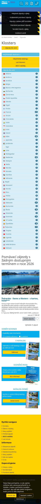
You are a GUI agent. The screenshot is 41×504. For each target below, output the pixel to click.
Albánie (21, 74)
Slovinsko (21, 217)
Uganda (21, 237)
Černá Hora (21, 95)
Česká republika (21, 98)
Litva (21, 150)
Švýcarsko (21, 227)
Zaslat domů (14, 401)
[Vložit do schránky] (37, 319)
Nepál (21, 182)
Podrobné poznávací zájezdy (20, 25)
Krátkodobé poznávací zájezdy (20, 17)
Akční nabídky (20, 66)
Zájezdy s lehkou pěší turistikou (20, 21)
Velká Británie (21, 244)
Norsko (21, 189)
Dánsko (21, 102)
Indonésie (21, 126)
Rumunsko (21, 206)
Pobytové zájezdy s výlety (20, 13)
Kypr (21, 147)
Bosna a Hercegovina (21, 88)
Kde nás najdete (8, 457)
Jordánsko (21, 143)
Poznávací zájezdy (8, 472)
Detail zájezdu (29, 319)
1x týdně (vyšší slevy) (11, 336)
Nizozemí (21, 185)
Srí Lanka (21, 220)
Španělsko (21, 224)
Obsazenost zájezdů (9, 446)
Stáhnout (15, 352)
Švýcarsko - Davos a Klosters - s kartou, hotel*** (20, 300)
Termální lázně (7, 470)
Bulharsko (21, 91)
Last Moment (20, 62)
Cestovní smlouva (8, 449)
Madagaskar (21, 154)
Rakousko (21, 203)
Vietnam (21, 248)
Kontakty (6, 426)
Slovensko (21, 213)
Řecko (21, 210)
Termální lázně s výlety (20, 29)
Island (21, 133)
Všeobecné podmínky (9, 452)
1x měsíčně (24, 336)
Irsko (21, 129)
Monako (21, 171)
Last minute (6, 439)
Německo (21, 178)
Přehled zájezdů (8, 434)
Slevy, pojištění (7, 431)
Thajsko (21, 231)
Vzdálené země (20, 33)
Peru (21, 192)
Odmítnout (20, 499)
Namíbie (21, 175)
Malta (21, 164)
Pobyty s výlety (7, 467)
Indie (21, 122)
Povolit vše (11, 495)
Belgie (21, 84)
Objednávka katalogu (20, 59)
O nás (4, 460)
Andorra (21, 77)
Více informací (15, 376)
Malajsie (21, 161)
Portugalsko (21, 199)
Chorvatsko (21, 119)
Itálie (21, 136)
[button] (20, 54)
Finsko (21, 109)
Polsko (21, 196)
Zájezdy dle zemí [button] (11, 48)
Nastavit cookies (26, 495)
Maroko (21, 168)
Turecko (21, 234)
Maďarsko (21, 157)
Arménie (21, 81)
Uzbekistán (21, 241)
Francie (21, 112)
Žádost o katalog (8, 429)
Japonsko (21, 140)
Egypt (21, 105)
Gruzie (21, 115)
